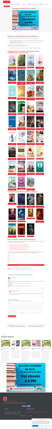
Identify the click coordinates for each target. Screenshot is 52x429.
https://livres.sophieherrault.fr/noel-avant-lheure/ (17, 248)
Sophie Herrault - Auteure (10, 401)
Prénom (9, 258)
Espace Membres (15, 413)
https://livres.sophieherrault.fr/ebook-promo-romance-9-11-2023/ (20, 247)
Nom (8, 261)
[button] (50, 419)
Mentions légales (29, 411)
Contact (20, 413)
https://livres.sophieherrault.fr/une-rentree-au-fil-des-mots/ (19, 246)
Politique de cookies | (30, 412)
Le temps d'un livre (13, 277)
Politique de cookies (38, 427)
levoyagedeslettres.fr (21, 43)
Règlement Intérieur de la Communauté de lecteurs (39, 412)
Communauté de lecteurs (8, 413)
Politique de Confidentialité (44, 427)
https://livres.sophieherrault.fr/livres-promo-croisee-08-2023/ (19, 245)
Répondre (42, 288)
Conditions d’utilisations (35, 411)
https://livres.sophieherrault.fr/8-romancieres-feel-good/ (18, 244)
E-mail (9, 255)
